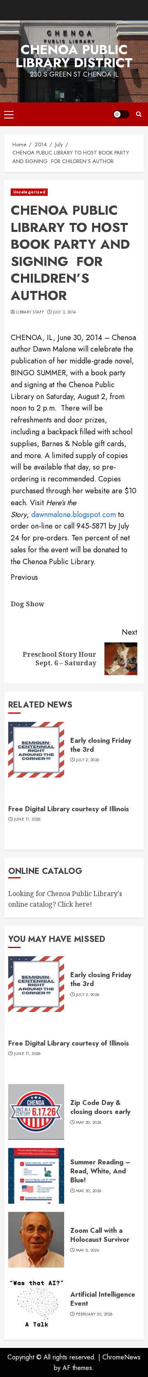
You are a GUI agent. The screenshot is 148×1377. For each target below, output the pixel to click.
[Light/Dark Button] (121, 114)
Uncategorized (29, 192)
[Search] (139, 114)
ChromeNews (121, 1357)
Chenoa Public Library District (74, 56)
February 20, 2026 (94, 1314)
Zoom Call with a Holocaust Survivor (100, 1235)
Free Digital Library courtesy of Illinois (68, 809)
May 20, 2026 (89, 1122)
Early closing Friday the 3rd (100, 745)
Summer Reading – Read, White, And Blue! (100, 1171)
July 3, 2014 (64, 312)
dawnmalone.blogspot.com (73, 514)
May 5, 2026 (87, 1250)
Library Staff (30, 312)
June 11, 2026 (27, 819)
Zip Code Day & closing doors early (100, 1107)
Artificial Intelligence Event (102, 1299)
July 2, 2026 (87, 760)
